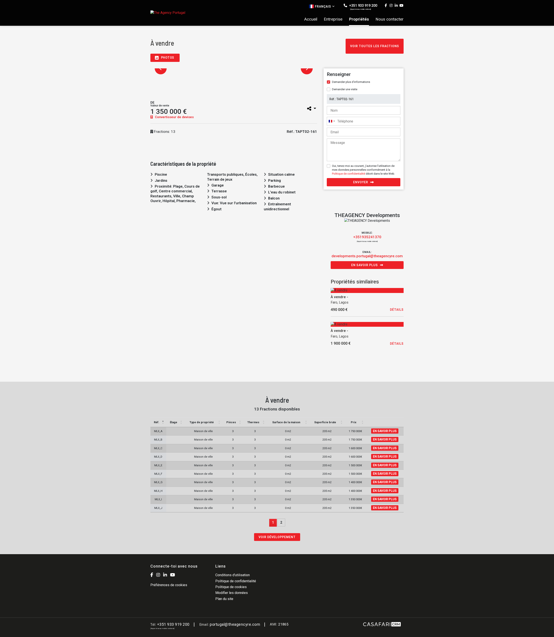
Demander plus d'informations (351, 82)
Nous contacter (389, 19)
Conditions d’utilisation (232, 575)
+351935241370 (367, 237)
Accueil (310, 19)
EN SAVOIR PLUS (385, 431)
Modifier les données (231, 593)
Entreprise (333, 19)
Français (323, 6)
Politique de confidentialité (348, 173)
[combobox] (331, 121)
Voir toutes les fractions (374, 46)
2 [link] (281, 522)
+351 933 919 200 (362, 6)
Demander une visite (344, 89)
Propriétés (359, 19)
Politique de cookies (231, 587)
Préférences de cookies (168, 585)
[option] (166, 85)
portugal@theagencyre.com (235, 624)
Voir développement (277, 537)
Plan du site (224, 599)
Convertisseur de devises (174, 117)
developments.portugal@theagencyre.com (367, 256)
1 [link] (273, 522)
